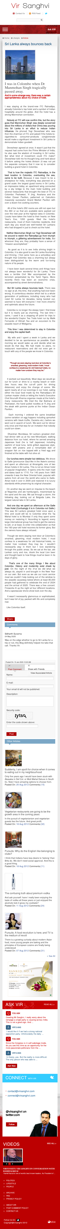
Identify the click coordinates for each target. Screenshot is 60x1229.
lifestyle (11, 1184)
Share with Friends (36, 669)
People (10, 1187)
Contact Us (20, 14)
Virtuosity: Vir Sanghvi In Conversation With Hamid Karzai (29, 1170)
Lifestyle (16, 38)
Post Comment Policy (17, 1208)
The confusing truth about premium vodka (27, 893)
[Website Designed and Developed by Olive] (51, 1222)
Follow (11, 1125)
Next (12, 1163)
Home (6, 38)
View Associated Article (41, 673)
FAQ (8, 1196)
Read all (48, 1005)
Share (10, 619)
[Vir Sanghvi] (30, 6)
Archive (10, 1193)
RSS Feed (36, 14)
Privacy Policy (14, 1199)
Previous (6, 1163)
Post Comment (15, 669)
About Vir (11, 1205)
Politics (10, 1181)
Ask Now (12, 1066)
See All (52, 956)
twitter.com (13, 1115)
